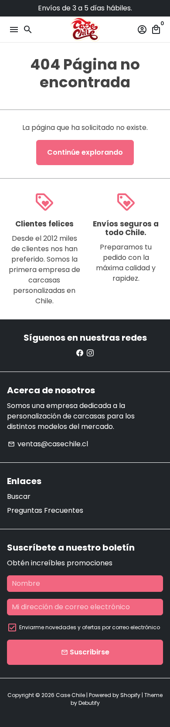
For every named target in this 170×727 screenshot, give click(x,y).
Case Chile (70, 695)
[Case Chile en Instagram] (90, 353)
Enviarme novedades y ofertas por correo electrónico (89, 627)
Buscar (19, 496)
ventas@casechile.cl (48, 444)
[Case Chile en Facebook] (79, 353)
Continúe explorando (85, 152)
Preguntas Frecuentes (45, 510)
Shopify (130, 695)
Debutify (89, 703)
